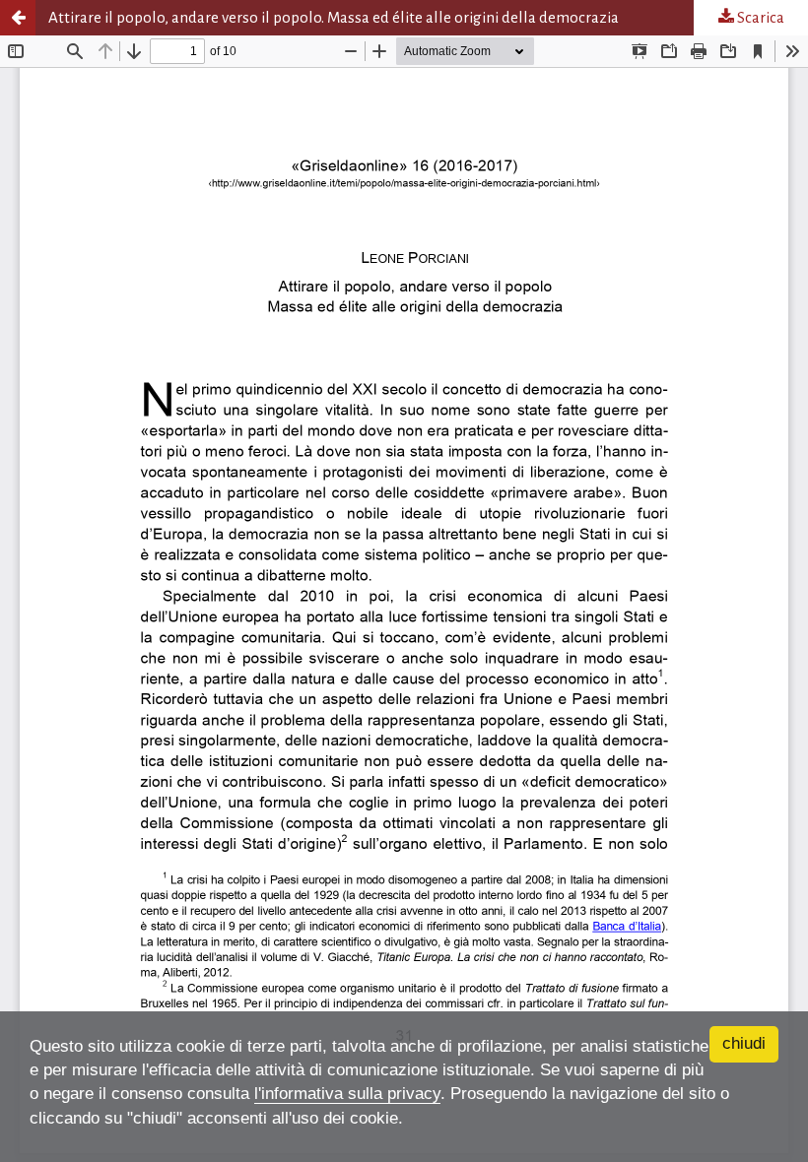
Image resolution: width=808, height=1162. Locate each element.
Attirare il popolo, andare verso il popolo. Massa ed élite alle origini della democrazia (333, 17)
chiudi (744, 1043)
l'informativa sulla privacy (347, 1093)
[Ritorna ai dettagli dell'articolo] (17, 17)
